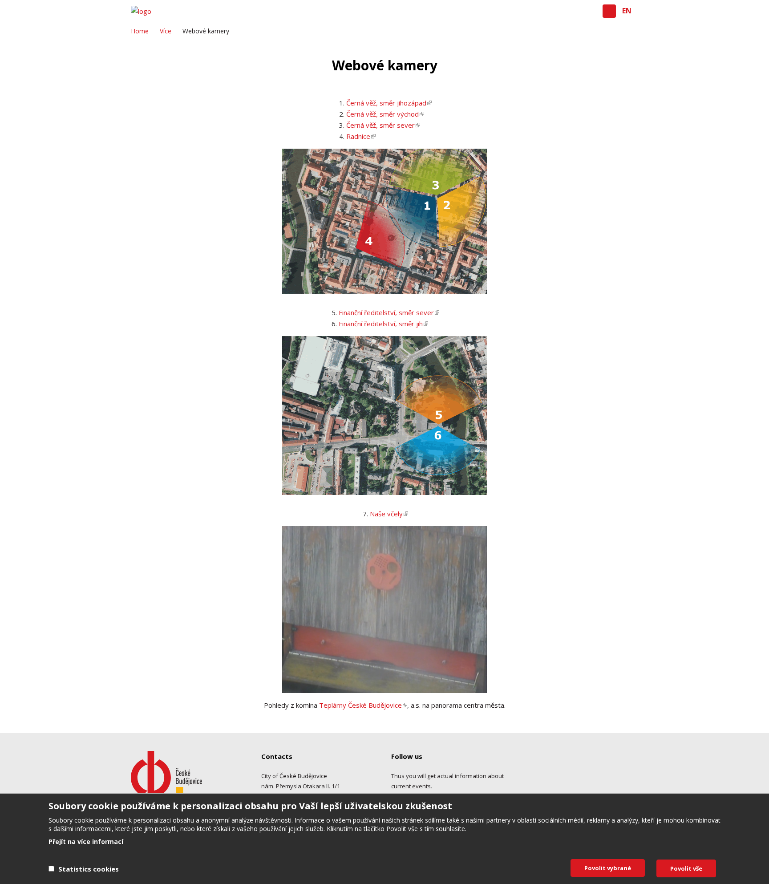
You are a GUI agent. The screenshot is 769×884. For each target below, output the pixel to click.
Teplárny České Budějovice (363, 705)
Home (140, 31)
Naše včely (386, 513)
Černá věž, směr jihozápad (386, 102)
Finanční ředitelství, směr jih (381, 323)
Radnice (358, 136)
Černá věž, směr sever (380, 125)
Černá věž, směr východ (382, 113)
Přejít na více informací (86, 842)
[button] (609, 11)
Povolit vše (686, 868)
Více (165, 31)
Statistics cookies (88, 868)
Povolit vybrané (607, 868)
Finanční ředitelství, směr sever (386, 312)
